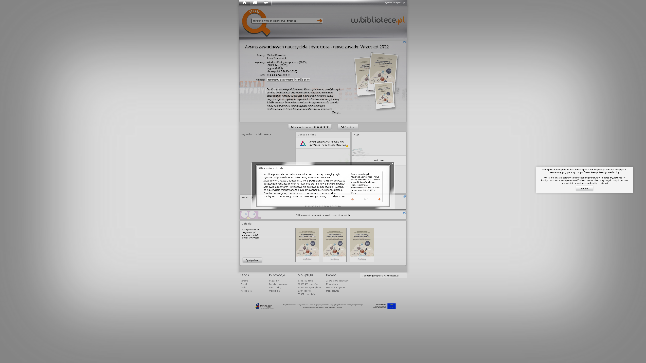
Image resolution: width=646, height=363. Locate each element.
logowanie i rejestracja (395, 3)
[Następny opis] (379, 199)
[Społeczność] (265, 3)
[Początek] (244, 3)
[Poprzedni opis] (352, 199)
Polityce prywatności (611, 177)
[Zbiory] (255, 3)
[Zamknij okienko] (392, 164)
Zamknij (584, 188)
